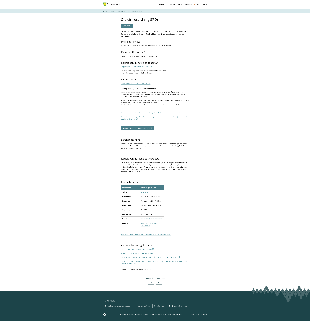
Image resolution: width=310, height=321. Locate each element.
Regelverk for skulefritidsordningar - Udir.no (136, 249)
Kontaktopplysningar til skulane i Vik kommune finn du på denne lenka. (146, 235)
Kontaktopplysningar (148, 188)
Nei (159, 283)
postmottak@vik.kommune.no (151, 219)
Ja (151, 283)
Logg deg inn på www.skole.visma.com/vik (136, 67)
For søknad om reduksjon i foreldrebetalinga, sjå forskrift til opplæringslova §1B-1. (150, 113)
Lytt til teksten (127, 26)
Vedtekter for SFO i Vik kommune (137, 253)
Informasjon (126, 188)
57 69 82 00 (145, 192)
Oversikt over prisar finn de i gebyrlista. (135, 83)
